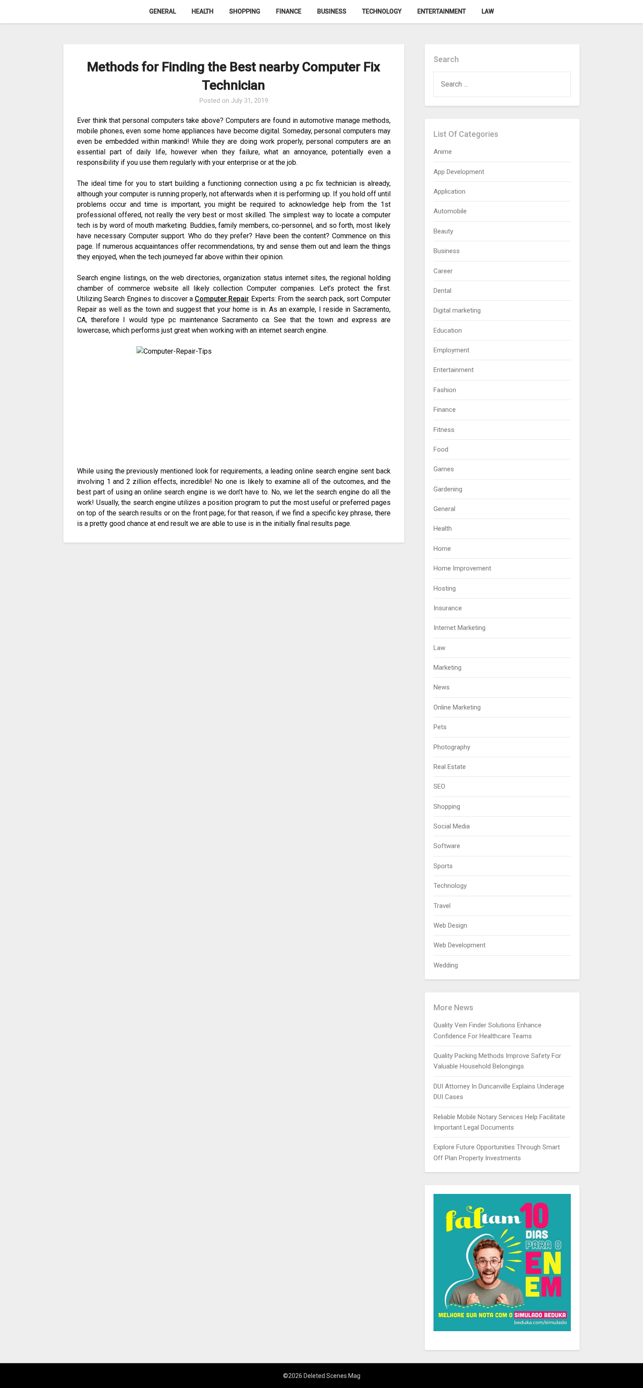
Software (446, 846)
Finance (288, 11)
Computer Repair (222, 299)
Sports (443, 866)
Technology (382, 11)
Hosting (444, 588)
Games (443, 469)
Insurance (447, 608)
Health (202, 11)
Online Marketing (457, 707)
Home (442, 549)
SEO (439, 786)
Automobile (450, 211)
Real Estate (449, 767)
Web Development (459, 945)
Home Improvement (462, 568)
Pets (440, 727)
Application (449, 191)
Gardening (447, 489)
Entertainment (441, 11)
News (441, 687)
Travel (442, 906)
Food (440, 449)
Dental (442, 291)
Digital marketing (457, 310)
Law (488, 11)
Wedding (445, 965)
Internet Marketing (459, 628)
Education (447, 330)
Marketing (447, 667)
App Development (458, 172)
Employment (451, 350)
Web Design (450, 925)
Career (443, 271)
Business (331, 11)
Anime (442, 152)
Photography (451, 747)
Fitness (443, 430)
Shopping (244, 11)
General (162, 11)
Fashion (444, 390)
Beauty (443, 231)
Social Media (451, 826)
